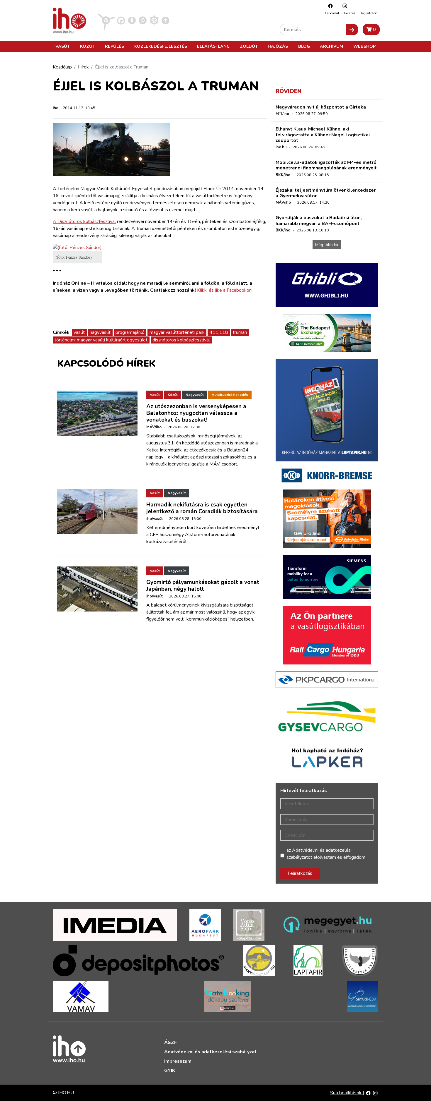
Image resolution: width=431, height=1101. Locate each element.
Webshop (364, 46)
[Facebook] (329, 6)
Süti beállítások (346, 1093)
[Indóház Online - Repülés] (107, 20)
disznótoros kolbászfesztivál (181, 340)
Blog (304, 46)
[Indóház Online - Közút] (121, 20)
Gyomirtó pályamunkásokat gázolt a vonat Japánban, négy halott (202, 585)
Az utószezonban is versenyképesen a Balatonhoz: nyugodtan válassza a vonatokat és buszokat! (196, 413)
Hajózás (278, 46)
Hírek (83, 67)
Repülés (114, 46)
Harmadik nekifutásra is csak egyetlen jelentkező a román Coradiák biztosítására (202, 508)
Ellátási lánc (213, 46)
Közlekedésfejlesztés (160, 46)
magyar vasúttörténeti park (177, 332)
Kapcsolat (332, 13)
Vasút (62, 46)
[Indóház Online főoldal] (165, 20)
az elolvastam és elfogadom (325, 853)
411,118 (219, 332)
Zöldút (249, 46)
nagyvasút (100, 332)
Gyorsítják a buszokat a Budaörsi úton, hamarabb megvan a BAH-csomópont (319, 220)
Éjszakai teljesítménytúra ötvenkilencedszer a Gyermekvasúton (326, 193)
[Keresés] (352, 29)
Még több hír (327, 245)
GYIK (169, 1070)
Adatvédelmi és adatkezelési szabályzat (210, 1052)
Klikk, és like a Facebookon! (224, 290)
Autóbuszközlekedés (230, 394)
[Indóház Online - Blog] (132, 20)
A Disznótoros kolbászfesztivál (84, 221)
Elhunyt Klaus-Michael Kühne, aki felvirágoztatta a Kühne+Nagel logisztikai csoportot (323, 134)
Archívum (331, 46)
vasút (79, 332)
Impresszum (177, 1061)
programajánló (130, 332)
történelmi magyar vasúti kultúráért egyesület (101, 340)
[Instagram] (343, 6)
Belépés (349, 13)
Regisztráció (368, 13)
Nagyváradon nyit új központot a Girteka (321, 107)
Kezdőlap (62, 67)
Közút (87, 46)
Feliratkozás (300, 873)
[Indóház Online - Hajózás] (154, 20)
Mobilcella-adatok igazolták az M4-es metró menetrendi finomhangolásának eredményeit (326, 165)
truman (240, 332)
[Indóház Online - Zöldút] (143, 20)
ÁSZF (170, 1042)
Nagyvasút (194, 394)
